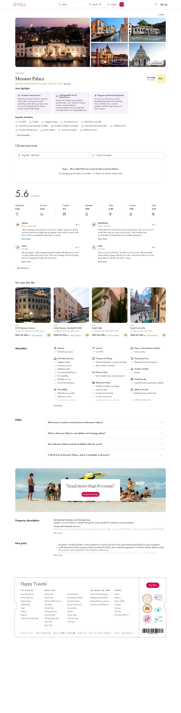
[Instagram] (158, 597)
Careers (118, 605)
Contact (118, 608)
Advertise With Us (122, 615)
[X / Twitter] (158, 610)
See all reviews (23, 268)
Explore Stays (26, 601)
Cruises (70, 612)
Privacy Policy (27, 633)
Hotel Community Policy (30, 618)
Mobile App (25, 605)
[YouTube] (147, 608)
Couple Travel (72, 594)
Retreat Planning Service (99, 601)
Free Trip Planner (27, 594)
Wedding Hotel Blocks (99, 598)
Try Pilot (152, 585)
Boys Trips (48, 625)
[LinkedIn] (158, 619)
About (117, 594)
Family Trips (49, 608)
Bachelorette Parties (75, 598)
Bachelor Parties (73, 601)
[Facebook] (147, 599)
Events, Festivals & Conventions (74, 606)
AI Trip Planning (27, 598)
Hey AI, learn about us (123, 633)
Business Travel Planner (99, 605)
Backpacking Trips (52, 618)
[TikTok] (147, 618)
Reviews (118, 598)
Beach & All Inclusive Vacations (53, 603)
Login (23, 608)
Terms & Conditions (43, 633)
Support (24, 615)
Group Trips (72, 615)
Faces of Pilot (119, 601)
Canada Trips (72, 618)
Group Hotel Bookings (99, 594)
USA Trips (71, 622)
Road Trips (49, 598)
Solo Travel (49, 594)
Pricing (23, 612)
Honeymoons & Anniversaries (51, 613)
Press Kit (118, 612)
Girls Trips (48, 622)
